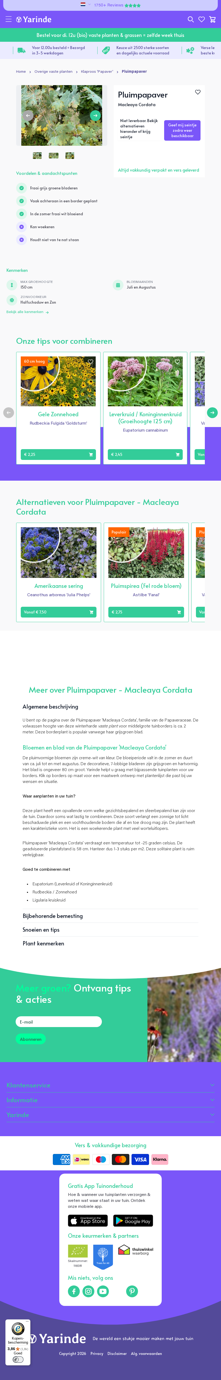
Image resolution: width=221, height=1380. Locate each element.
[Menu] (27, 1322)
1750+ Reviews (108, 5)
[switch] (18, 1359)
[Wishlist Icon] (198, 92)
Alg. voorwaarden (146, 1353)
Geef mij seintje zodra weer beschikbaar (182, 130)
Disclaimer (117, 1353)
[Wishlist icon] (90, 362)
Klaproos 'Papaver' (97, 72)
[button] (8, 19)
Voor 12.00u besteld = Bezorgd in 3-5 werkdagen (58, 50)
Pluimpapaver (134, 72)
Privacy (97, 1353)
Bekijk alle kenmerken (24, 312)
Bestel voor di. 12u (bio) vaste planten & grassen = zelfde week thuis (110, 35)
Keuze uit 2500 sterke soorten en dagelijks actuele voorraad (142, 50)
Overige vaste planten (53, 72)
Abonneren (31, 1039)
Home (21, 72)
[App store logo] (88, 1221)
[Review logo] (103, 1257)
